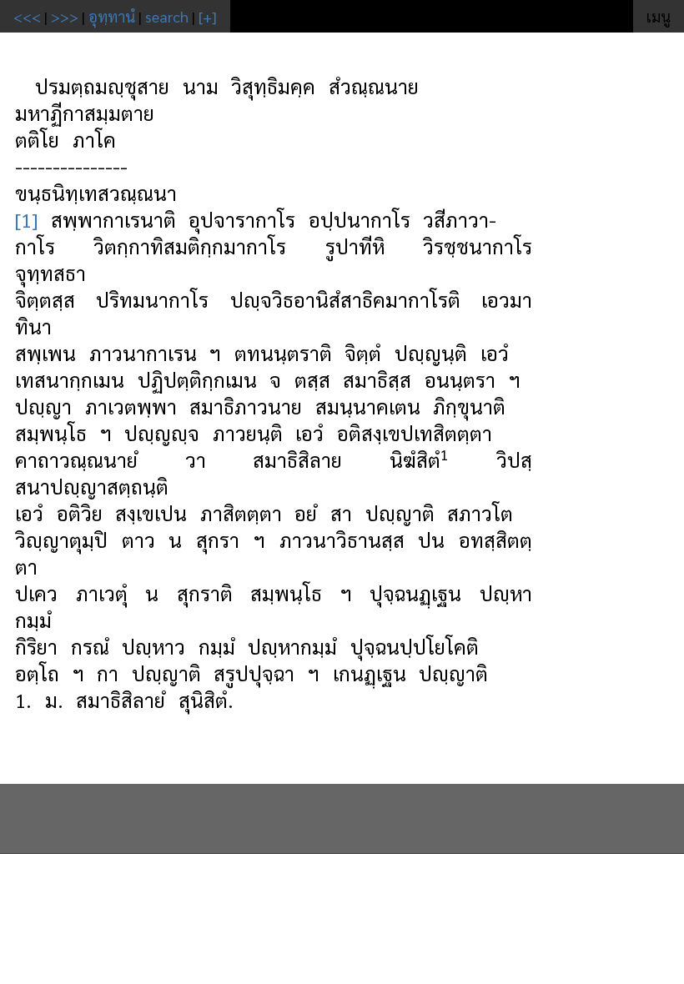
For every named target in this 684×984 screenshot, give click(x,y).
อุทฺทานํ (111, 16)
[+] (208, 16)
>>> (64, 16)
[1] (26, 219)
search (167, 16)
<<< (27, 16)
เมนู (658, 16)
